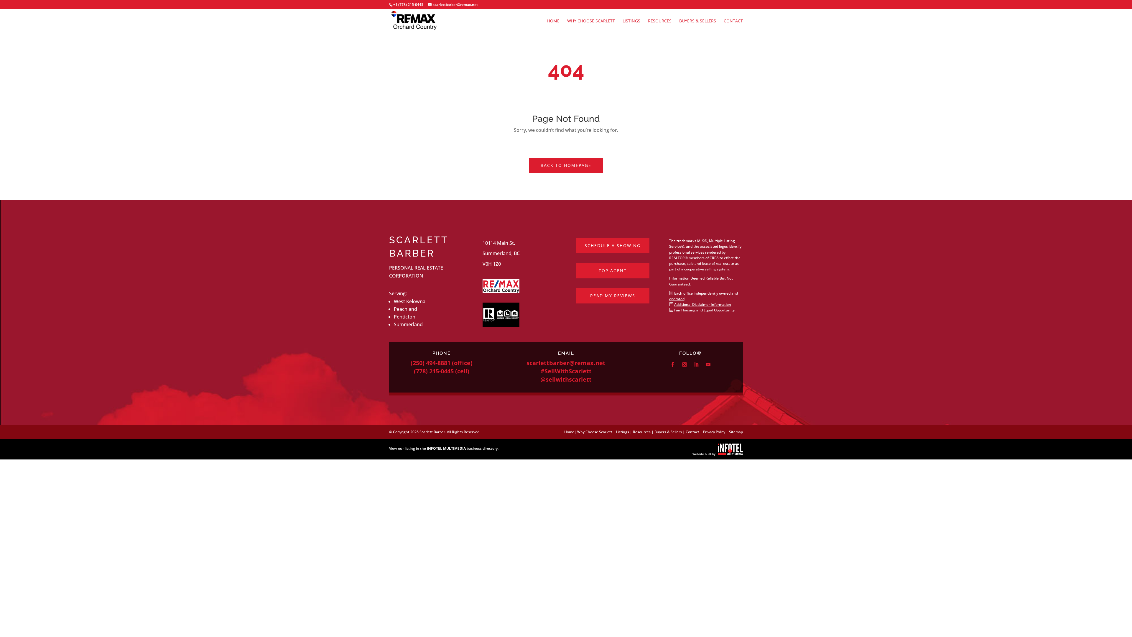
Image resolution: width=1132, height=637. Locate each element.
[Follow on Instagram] (684, 364)
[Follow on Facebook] (672, 364)
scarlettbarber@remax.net (566, 363)
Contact (733, 21)
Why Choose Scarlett (591, 21)
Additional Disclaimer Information (702, 304)
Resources (660, 21)
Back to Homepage (566, 165)
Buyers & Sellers (697, 21)
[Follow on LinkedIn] (696, 364)
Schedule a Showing (613, 245)
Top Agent (613, 270)
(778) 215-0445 (434, 371)
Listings (631, 21)
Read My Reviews (612, 295)
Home (553, 21)
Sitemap (736, 431)
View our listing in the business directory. (443, 448)
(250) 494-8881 (430, 363)
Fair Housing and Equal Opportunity (704, 310)
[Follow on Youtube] (708, 364)
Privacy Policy (714, 431)
